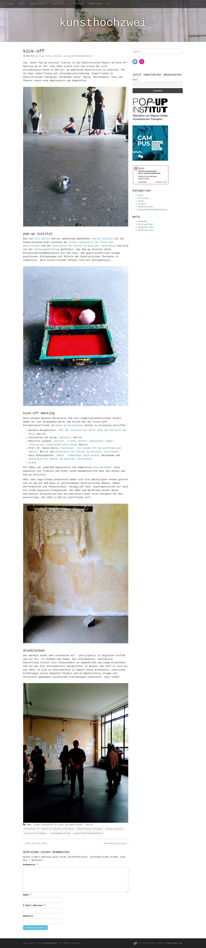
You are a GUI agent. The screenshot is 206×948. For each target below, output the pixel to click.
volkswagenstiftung (60, 833)
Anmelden (142, 221)
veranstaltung (145, 207)
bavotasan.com (174, 943)
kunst (48, 56)
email (135, 80)
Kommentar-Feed (146, 227)
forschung (143, 198)
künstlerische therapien (90, 829)
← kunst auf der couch (35, 843)
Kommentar (31, 865)
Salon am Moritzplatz (69, 425)
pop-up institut (114, 829)
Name (27, 895)
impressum (95, 3)
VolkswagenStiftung (47, 249)
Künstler (65, 437)
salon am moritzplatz (35, 833)
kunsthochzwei (103, 23)
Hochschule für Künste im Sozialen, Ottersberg (84, 246)
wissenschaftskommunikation (78, 56)
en (108, 3)
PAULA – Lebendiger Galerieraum (78, 455)
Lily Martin (42, 239)
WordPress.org (145, 230)
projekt (57, 56)
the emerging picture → (116, 843)
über (22, 3)
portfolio (60, 3)
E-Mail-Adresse (34, 905)
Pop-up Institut (102, 239)
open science (38, 3)
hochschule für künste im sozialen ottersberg (48, 829)
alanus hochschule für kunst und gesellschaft (58, 824)
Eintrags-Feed (145, 224)
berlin (89, 824)
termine (78, 3)
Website (28, 916)
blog (10, 3)
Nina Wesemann (102, 467)
